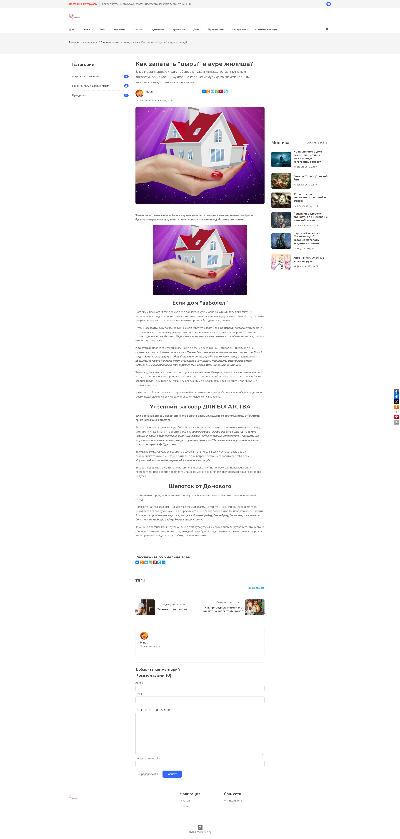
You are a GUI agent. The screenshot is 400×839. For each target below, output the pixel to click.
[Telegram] (212, 91)
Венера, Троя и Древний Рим (310, 178)
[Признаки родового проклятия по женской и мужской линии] (282, 220)
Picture (169, 710)
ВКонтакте (235, 800)
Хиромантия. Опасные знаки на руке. (308, 259)
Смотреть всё (316, 142)
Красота (137, 29)
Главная (185, 800)
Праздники (79, 95)
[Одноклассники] (208, 91)
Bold (137, 710)
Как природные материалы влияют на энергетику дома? (223, 609)
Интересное (239, 29)
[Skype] (226, 91)
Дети (102, 29)
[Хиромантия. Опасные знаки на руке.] (282, 262)
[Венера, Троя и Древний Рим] (282, 181)
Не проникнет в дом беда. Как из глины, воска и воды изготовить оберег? (307, 157)
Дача (196, 29)
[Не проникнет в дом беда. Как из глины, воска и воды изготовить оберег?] (282, 159)
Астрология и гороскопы (87, 76)
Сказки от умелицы (266, 29)
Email (138, 694)
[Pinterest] (221, 91)
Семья (86, 29)
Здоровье (119, 29)
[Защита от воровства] (146, 607)
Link (165, 710)
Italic (141, 710)
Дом (71, 29)
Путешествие (216, 29)
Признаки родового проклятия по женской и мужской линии (310, 217)
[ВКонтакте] (204, 91)
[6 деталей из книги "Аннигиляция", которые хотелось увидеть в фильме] (282, 241)
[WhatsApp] (217, 91)
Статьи (184, 806)
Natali (144, 642)
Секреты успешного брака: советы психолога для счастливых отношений (147, 4)
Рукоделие (157, 29)
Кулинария (179, 29)
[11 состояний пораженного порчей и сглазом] (282, 200)
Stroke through (149, 710)
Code (161, 710)
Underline (145, 710)
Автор (139, 682)
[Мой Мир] (163, 562)
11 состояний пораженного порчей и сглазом (309, 197)
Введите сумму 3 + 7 (147, 758)
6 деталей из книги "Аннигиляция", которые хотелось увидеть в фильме (306, 238)
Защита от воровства (172, 609)
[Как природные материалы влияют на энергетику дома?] (254, 607)
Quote (157, 710)
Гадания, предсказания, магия (90, 86)
